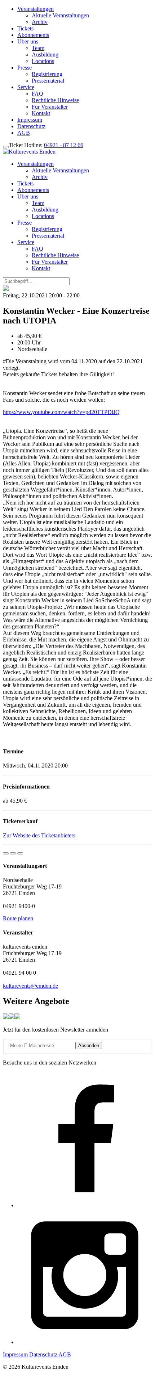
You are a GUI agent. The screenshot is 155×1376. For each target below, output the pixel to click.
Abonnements (33, 35)
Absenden (88, 1045)
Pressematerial (48, 81)
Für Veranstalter (50, 107)
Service (25, 87)
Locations (43, 61)
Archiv (40, 22)
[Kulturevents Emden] (29, 152)
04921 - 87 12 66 (63, 145)
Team (38, 48)
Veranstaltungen (35, 9)
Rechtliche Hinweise (55, 100)
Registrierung (47, 74)
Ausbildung (45, 54)
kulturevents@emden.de (30, 986)
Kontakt (41, 113)
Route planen (18, 918)
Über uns (27, 41)
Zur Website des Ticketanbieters (39, 835)
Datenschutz (31, 126)
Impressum (29, 120)
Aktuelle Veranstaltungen (60, 15)
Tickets (25, 28)
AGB (23, 133)
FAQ (37, 94)
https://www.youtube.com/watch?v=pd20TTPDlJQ (61, 412)
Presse (24, 67)
